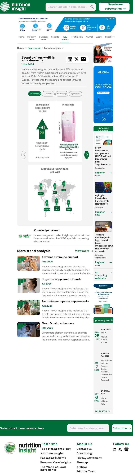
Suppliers (109, 37)
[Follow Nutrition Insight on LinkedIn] (115, 451)
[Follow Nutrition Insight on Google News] (127, 451)
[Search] (92, 7)
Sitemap (82, 462)
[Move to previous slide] (23, 155)
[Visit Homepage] (15, 12)
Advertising (84, 453)
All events (101, 410)
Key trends (65, 38)
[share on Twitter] (76, 59)
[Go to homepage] (22, 453)
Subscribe (120, 428)
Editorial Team (86, 471)
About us (84, 444)
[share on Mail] (83, 59)
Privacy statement (89, 458)
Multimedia (77, 37)
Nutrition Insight (51, 453)
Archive (82, 467)
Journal (89, 37)
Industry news (31, 38)
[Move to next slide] (86, 155)
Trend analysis (52, 48)
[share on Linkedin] (70, 59)
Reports (55, 37)
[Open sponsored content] (66, 30)
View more (82, 251)
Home (21, 37)
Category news (43, 38)
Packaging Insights (53, 458)
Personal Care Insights (55, 462)
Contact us (84, 448)
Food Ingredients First (55, 448)
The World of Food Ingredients (53, 468)
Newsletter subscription (114, 6)
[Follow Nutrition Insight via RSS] (120, 451)
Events (99, 37)
